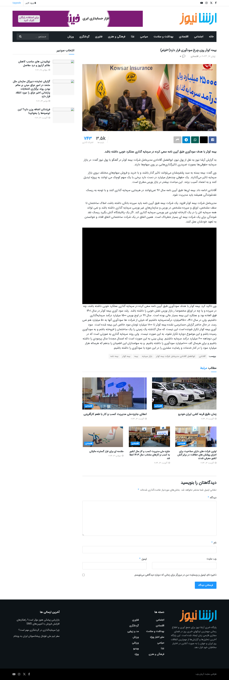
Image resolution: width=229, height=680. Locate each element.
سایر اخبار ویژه (157, 637)
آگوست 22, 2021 (41, 117)
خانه (211, 36)
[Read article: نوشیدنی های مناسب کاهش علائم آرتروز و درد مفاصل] (63, 67)
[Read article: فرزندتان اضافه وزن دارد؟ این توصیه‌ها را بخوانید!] (63, 115)
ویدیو (136, 648)
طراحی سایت (210, 674)
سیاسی (144, 36)
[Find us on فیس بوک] (29, 674)
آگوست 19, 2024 (208, 418)
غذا (132, 36)
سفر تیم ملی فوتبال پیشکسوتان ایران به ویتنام (37, 636)
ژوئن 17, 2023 (208, 56)
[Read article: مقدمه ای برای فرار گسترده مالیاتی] (102, 436)
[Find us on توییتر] (24, 674)
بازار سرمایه (147, 356)
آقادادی (202, 356)
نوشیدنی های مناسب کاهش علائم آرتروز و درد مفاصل (34, 63)
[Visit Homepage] (198, 19)
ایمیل (143, 559)
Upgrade (17, 3)
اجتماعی (198, 36)
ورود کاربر (30, 3)
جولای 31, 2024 (115, 455)
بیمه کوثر (126, 356)
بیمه (136, 356)
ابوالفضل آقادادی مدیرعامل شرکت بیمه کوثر (175, 356)
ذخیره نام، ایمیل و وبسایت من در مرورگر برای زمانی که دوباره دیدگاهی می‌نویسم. (175, 575)
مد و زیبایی (133, 631)
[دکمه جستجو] (20, 36)
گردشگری (84, 36)
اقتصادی (183, 36)
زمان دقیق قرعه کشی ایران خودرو (197, 414)
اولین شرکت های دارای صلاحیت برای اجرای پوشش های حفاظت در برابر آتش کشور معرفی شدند (196, 454)
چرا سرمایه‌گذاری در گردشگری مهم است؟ (39, 630)
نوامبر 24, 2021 (42, 101)
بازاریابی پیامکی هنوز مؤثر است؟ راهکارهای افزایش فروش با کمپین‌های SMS (38, 622)
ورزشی (135, 643)
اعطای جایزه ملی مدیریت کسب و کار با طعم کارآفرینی (115, 414)
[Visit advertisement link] (78, 19)
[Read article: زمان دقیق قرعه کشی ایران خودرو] (184, 393)
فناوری (98, 36)
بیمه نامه (114, 356)
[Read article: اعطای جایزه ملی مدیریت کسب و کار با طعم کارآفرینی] (114, 393)
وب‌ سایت (211, 559)
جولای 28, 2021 (41, 70)
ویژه (137, 654)
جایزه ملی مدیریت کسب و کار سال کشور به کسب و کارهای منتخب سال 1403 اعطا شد (150, 454)
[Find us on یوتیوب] (14, 674)
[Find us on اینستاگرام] (19, 674)
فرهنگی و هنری (116, 36)
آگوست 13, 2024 (138, 418)
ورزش (70, 36)
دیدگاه (212, 498)
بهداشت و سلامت (163, 36)
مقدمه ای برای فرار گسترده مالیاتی (106, 451)
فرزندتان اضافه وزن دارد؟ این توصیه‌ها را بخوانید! (34, 111)
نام (213, 543)
